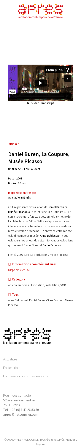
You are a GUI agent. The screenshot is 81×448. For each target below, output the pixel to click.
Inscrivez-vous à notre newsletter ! (27, 376)
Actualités (10, 359)
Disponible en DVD (19, 270)
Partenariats (11, 367)
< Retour (13, 143)
